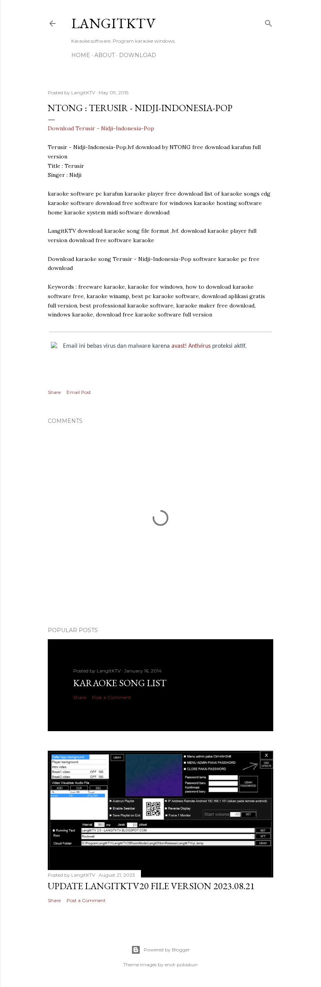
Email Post (79, 392)
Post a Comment (111, 697)
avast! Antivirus (191, 346)
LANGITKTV (113, 23)
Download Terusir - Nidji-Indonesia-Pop (101, 128)
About (104, 55)
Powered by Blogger (167, 950)
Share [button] (54, 392)
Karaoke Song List (119, 683)
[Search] (268, 21)
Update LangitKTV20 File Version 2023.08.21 (151, 886)
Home (80, 55)
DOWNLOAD (137, 55)
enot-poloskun (181, 964)
